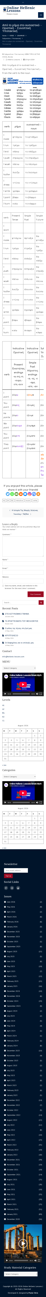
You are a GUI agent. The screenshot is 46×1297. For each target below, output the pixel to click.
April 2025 (11, 971)
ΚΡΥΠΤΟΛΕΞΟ (11, 635)
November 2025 (13, 936)
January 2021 (12, 1214)
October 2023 (12, 1060)
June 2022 (11, 1130)
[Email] (16, 494)
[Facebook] (34, 494)
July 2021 (11, 1184)
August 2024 (12, 1011)
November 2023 (13, 1055)
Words (10, 57)
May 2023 (11, 1075)
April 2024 (11, 1031)
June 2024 (11, 1021)
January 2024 (12, 1045)
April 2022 (11, 1140)
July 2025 (11, 956)
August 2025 (12, 951)
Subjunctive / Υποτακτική (14, 54)
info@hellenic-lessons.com (13, 656)
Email (5, 568)
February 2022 (13, 1150)
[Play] (5, 694)
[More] (38, 494)
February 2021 (13, 1209)
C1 (3, 720)
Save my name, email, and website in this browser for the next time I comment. (21, 586)
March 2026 (12, 917)
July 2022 (11, 1125)
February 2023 (13, 1090)
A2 (4, 500)
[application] (23, 684)
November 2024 (13, 996)
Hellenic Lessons (14, 60)
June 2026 (11, 902)
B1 (8, 500)
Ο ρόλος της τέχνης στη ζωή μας (18, 628)
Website (5, 577)
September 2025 (13, 946)
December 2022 (13, 1100)
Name (5, 559)
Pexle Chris (33, 1293)
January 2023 (12, 1095)
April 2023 (11, 1080)
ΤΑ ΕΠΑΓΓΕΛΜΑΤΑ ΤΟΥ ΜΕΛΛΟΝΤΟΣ (21, 621)
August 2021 (12, 1179)
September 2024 (13, 1006)
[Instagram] (29, 494)
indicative (19, 500)
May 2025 (11, 966)
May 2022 (11, 1135)
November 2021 (13, 1164)
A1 (3, 705)
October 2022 (12, 1110)
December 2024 (13, 991)
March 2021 (12, 1204)
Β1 (3, 713)
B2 (12, 500)
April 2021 (11, 1199)
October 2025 (12, 941)
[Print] (21, 494)
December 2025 (13, 931)
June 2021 (11, 1189)
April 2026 (11, 912)
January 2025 (12, 986)
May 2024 (11, 1026)
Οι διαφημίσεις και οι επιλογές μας (19, 643)
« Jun (4, 765)
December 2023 (13, 1050)
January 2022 (12, 1155)
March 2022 (12, 1145)
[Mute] (37, 694)
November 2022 (13, 1105)
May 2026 (11, 907)
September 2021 (13, 1174)
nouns (28, 500)
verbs (35, 500)
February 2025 (13, 981)
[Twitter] (8, 494)
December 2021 (13, 1160)
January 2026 (12, 927)
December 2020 (13, 1219)
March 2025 (12, 976)
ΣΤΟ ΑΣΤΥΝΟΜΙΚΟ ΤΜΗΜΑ (17, 614)
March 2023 (12, 1085)
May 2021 (11, 1194)
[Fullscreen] (41, 694)
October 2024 (12, 1001)
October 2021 (12, 1169)
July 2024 (11, 1016)
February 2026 (13, 922)
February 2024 (13, 1041)
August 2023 (12, 1065)
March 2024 (12, 1036)
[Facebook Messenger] (25, 494)
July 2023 (11, 1070)
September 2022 (13, 1115)
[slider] (21, 1260)
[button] (23, 1243)
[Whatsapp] (12, 494)
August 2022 (12, 1120)
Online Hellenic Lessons (21, 9)
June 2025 (11, 961)
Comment (6, 534)
